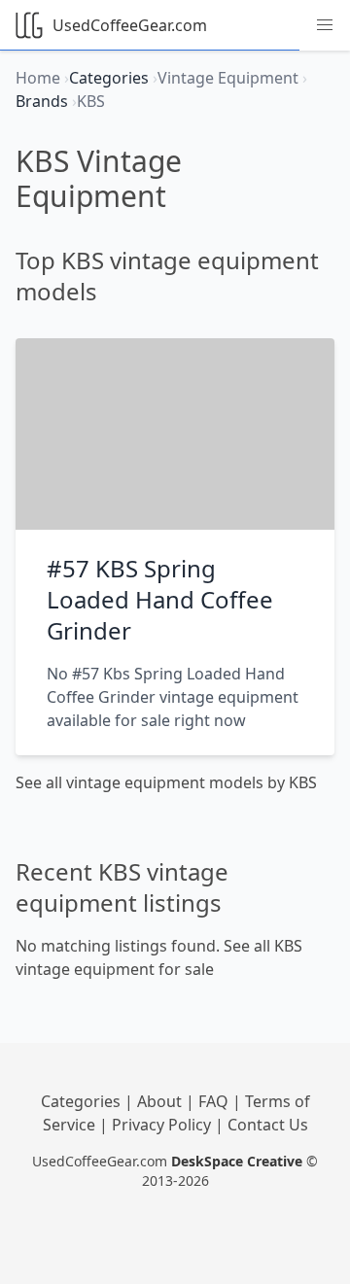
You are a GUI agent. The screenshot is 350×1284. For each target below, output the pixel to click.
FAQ (215, 1101)
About (161, 1101)
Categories (82, 1101)
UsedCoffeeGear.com (129, 25)
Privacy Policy (163, 1124)
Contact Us (268, 1124)
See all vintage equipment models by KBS (166, 782)
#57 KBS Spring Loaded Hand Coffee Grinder (160, 599)
